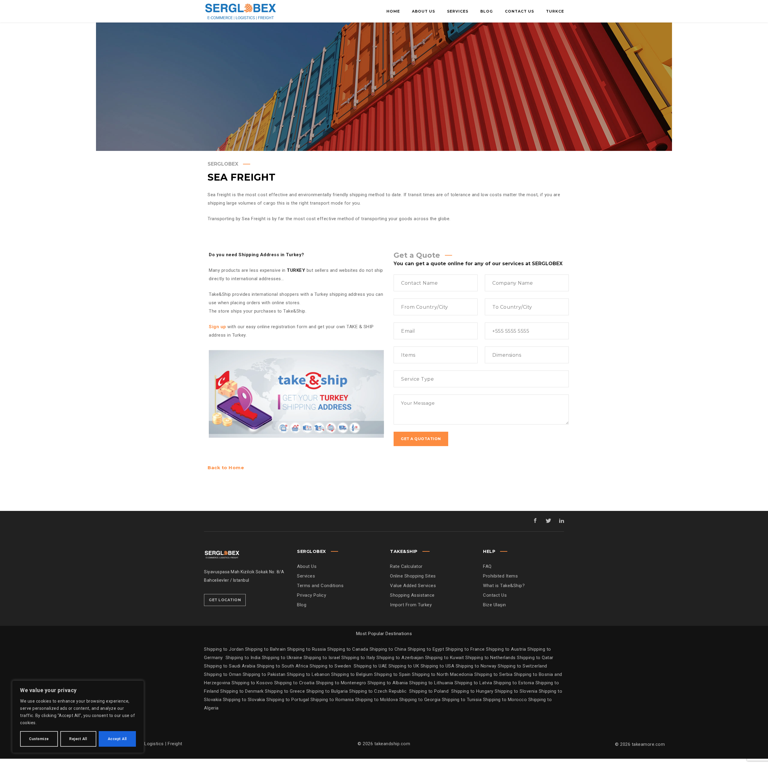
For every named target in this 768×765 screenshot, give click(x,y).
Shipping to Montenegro (342, 683)
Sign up (217, 326)
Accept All (117, 739)
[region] (78, 716)
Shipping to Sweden (330, 666)
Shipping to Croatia (295, 683)
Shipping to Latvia (474, 683)
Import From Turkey (411, 605)
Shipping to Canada (347, 649)
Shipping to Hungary (472, 691)
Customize (39, 739)
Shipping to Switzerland (522, 666)
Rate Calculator (406, 566)
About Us (306, 566)
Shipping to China (388, 649)
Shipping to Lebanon (309, 674)
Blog (301, 605)
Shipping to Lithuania (431, 683)
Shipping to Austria (506, 649)
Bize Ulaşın (494, 605)
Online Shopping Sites (413, 576)
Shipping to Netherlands (490, 657)
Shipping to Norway (477, 666)
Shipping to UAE (370, 666)
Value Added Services (413, 585)
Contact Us (495, 595)
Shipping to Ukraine (282, 657)
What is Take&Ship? (504, 585)
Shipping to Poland (430, 691)
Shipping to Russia (306, 649)
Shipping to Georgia (420, 699)
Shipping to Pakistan (265, 674)
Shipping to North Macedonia (443, 674)
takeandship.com (392, 743)
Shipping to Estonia (515, 683)
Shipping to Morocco (505, 699)
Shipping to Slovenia (517, 691)
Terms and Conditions (320, 585)
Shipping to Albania (388, 683)
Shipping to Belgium (352, 674)
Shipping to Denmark (242, 691)
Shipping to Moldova (376, 699)
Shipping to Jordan (224, 649)
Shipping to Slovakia (245, 699)
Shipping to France (465, 649)
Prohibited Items (500, 576)
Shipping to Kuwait (444, 657)
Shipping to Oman (223, 674)
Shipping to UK (404, 666)
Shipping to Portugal (288, 699)
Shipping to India (243, 657)
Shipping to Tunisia (462, 699)
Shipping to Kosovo (253, 683)
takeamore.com (648, 744)
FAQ (487, 566)
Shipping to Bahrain (265, 649)
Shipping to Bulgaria (328, 691)
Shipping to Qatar (535, 657)
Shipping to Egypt (426, 649)
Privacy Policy (311, 595)
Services (306, 576)
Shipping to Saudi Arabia (229, 666)
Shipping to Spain (393, 674)
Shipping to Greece (285, 691)
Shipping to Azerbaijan (400, 657)
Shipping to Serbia (493, 674)
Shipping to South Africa (282, 666)
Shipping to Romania (332, 699)
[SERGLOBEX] (240, 11)
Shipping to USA (438, 666)
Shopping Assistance (412, 595)
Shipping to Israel (322, 657)
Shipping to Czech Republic (378, 691)
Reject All (78, 739)
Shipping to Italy (358, 657)
